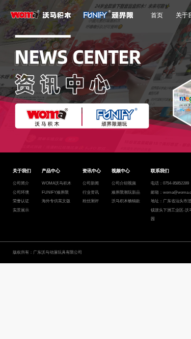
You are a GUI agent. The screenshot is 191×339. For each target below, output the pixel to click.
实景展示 (21, 210)
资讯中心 (92, 170)
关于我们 (22, 170)
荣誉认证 (21, 201)
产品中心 (51, 170)
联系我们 (160, 170)
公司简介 (21, 183)
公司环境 (21, 192)
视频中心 (121, 170)
